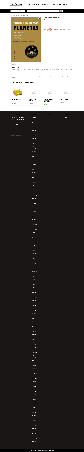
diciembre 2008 (34, 425)
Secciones (17, 10)
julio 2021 (34, 232)
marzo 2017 (34, 326)
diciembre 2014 (34, 357)
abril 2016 (34, 344)
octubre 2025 (34, 138)
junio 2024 (34, 161)
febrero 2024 (34, 169)
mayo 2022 (34, 208)
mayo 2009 (34, 420)
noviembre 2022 (34, 195)
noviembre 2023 (34, 174)
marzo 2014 (34, 368)
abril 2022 (34, 211)
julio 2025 (34, 140)
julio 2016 (34, 336)
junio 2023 (34, 182)
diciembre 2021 (34, 221)
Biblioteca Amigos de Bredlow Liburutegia (17, 135)
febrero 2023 (34, 190)
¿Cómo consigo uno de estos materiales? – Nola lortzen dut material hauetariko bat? (47, 4)
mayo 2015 (34, 355)
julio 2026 (34, 117)
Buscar (60, 11)
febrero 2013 (34, 391)
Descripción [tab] (14, 64)
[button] (39, 18)
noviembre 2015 (34, 352)
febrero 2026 (34, 130)
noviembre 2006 (34, 438)
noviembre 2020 (34, 250)
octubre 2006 (34, 441)
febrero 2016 (34, 347)
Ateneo (66, 117)
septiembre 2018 (34, 302)
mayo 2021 (34, 237)
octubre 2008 (34, 428)
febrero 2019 (34, 292)
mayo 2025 (34, 146)
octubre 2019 (34, 276)
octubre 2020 (34, 253)
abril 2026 (34, 125)
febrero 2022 (34, 216)
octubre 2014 (34, 360)
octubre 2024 (34, 156)
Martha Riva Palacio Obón (47, 30)
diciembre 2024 (34, 151)
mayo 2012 (34, 407)
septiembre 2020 (34, 255)
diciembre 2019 (34, 271)
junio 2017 (34, 321)
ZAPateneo (18, 124)
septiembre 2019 (34, 279)
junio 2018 (34, 305)
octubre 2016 (34, 331)
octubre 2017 (34, 318)
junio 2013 (34, 381)
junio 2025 (34, 143)
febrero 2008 (34, 436)
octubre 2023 (34, 177)
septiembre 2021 (34, 229)
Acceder (50, 117)
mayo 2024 (34, 164)
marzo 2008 (34, 433)
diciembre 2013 (34, 373)
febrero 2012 (34, 412)
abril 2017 (34, 323)
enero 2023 (34, 193)
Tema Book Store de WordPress (35, 450)
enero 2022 (34, 219)
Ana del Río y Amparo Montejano (52, 29)
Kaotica (64, 29)
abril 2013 (34, 386)
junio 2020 (34, 258)
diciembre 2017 (34, 313)
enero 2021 (34, 245)
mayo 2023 (34, 185)
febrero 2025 (34, 148)
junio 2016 (34, 339)
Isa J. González (59, 29)
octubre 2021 (34, 227)
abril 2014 (34, 365)
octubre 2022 (34, 198)
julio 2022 (34, 203)
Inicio (12, 15)
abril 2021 (34, 240)
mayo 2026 (34, 122)
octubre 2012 (34, 402)
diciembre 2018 (34, 297)
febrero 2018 (34, 310)
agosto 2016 (34, 334)
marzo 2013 (34, 389)
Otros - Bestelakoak (16, 15)
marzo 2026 (34, 127)
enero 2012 (34, 415)
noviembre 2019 (34, 274)
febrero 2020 (34, 266)
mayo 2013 (34, 383)
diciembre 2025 (34, 135)
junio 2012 (34, 404)
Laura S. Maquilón (68, 29)
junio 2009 (34, 417)
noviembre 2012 (34, 399)
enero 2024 (34, 172)
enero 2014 (34, 370)
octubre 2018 (34, 300)
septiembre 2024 (34, 159)
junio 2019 (34, 284)
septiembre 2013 (34, 378)
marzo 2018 (34, 308)
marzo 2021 (34, 242)
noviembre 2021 (34, 224)
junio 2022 (34, 206)
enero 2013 (34, 394)
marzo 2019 (34, 289)
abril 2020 (34, 263)
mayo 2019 (34, 287)
